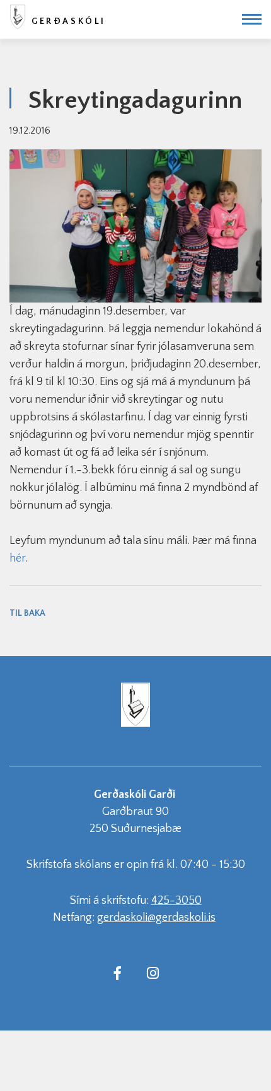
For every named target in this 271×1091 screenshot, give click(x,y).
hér (17, 558)
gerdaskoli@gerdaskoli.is (156, 917)
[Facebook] (117, 972)
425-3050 (176, 900)
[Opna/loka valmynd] (252, 19)
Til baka (27, 613)
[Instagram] (152, 972)
